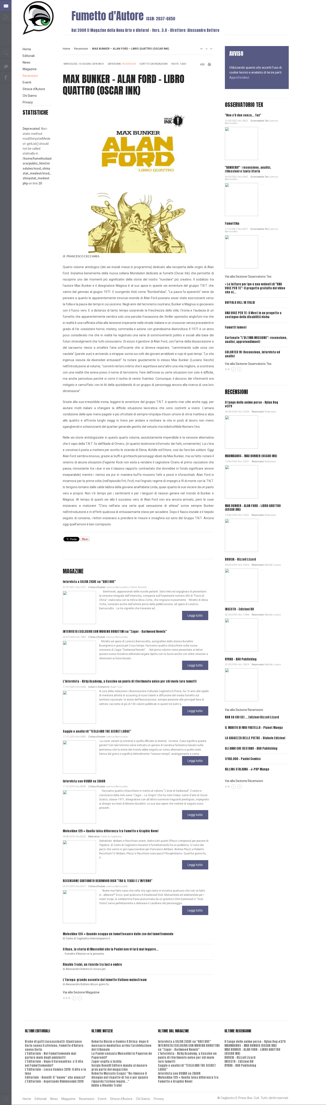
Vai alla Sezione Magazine (81, 992)
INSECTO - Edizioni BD (239, 609)
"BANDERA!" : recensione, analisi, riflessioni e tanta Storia (248, 169)
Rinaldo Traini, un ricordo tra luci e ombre (92, 964)
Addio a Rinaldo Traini (106, 1085)
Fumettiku (232, 223)
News (26, 62)
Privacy (28, 102)
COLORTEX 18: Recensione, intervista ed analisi (252, 354)
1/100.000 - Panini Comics (243, 759)
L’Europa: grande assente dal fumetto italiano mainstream (105, 979)
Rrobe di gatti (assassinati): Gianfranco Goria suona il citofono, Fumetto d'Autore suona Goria (54, 1045)
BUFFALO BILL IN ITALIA (240, 302)
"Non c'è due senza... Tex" (243, 115)
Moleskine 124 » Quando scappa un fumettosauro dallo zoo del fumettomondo (118, 934)
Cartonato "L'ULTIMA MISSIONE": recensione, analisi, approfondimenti (256, 339)
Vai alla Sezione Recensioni (244, 710)
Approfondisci (239, 77)
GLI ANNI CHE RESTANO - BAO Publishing (251, 748)
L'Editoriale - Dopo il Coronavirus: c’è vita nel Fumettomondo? (54, 1063)
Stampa (209, 64)
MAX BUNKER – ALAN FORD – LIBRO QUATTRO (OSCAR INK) (253, 507)
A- (211, 48)
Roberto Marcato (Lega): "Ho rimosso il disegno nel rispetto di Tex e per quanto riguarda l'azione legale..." (119, 1077)
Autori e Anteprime (99, 686)
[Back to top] (6, 1099)
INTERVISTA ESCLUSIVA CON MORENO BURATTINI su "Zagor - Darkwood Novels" (115, 631)
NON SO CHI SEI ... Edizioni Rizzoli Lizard (252, 717)
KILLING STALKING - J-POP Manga (247, 769)
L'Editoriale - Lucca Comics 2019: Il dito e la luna (55, 1071)
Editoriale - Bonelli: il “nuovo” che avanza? (55, 1077)
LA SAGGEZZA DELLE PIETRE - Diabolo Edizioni (255, 738)
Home (66, 48)
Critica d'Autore (96, 587)
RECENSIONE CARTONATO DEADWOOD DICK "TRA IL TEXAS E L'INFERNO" (107, 881)
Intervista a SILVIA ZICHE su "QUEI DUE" (89, 581)
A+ (201, 48)
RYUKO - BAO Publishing (241, 659)
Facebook (6, 77)
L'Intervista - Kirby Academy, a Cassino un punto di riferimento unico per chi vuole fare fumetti (129, 681)
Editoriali (29, 56)
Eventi (27, 82)
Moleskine (94, 836)
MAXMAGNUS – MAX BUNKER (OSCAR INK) (251, 456)
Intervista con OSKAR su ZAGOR (84, 781)
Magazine (30, 69)
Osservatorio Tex (259, 120)
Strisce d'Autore (34, 89)
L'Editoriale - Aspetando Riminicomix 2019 (54, 1081)
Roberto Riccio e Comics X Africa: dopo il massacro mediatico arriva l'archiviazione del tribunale (121, 1045)
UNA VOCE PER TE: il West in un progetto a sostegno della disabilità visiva (253, 315)
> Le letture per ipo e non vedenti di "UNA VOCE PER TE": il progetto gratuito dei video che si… (255, 288)
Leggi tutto (195, 615)
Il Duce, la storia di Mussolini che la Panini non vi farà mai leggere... (111, 949)
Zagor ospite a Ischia (106, 1061)
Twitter (6, 66)
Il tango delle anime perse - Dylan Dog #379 (251, 404)
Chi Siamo (30, 95)
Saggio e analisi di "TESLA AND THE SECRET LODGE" (97, 731)
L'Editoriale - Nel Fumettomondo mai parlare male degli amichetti (50, 1055)
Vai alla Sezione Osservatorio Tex (248, 276)
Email (202, 64)
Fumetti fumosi (235, 327)
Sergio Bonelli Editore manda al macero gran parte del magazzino (119, 1067)
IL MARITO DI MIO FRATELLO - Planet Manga (254, 727)
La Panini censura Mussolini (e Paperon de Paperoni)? (121, 1055)
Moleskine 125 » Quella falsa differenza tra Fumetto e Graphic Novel (110, 831)
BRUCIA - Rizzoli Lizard (240, 559)
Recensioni (81, 48)
